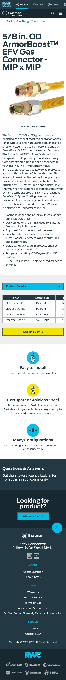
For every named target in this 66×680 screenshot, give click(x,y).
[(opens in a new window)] (38, 4)
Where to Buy (31, 331)
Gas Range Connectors (26, 21)
